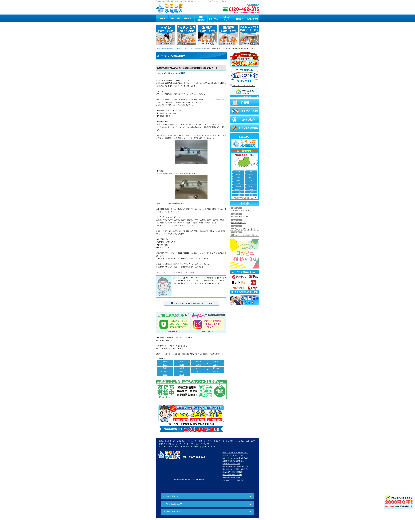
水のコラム (213, 18)
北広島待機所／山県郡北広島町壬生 (235, 469)
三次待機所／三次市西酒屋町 (233, 480)
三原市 (215, 361)
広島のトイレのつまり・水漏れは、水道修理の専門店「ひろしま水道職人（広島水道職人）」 (190, 354)
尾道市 (165, 365)
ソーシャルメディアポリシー (201, 444)
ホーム (162, 18)
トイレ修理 (163, 447)
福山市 (182, 365)
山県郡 (215, 371)
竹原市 (198, 361)
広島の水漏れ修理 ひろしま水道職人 (172, 441)
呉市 (182, 361)
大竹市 (182, 368)
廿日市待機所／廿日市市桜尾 (233, 461)
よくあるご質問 (228, 441)
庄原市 (165, 368)
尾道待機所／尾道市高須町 (232, 475)
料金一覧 (187, 18)
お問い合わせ (252, 18)
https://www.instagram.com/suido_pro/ (170, 348)
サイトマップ (184, 444)
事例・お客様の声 (200, 18)
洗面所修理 (195, 447)
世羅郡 (165, 375)
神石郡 (182, 375)
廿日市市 (215, 368)
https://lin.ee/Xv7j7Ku (164, 340)
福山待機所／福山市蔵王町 (232, 472)
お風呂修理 (185, 447)
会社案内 (239, 18)
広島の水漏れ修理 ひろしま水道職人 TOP (172, 49)
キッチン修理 (173, 447)
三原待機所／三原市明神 (231, 477)
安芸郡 (198, 371)
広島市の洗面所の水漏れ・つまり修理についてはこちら (193, 303)
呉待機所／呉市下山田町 (231, 464)
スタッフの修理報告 (196, 49)
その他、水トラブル (208, 447)
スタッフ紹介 (250, 441)
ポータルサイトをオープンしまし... (244, 210)
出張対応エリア (226, 18)
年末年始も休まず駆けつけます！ (243, 229)
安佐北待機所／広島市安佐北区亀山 (235, 458)
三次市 (215, 365)
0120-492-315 (197, 456)
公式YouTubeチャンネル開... (241, 217)
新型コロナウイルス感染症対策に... (244, 235)
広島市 (165, 361)
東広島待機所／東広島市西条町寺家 (235, 466)
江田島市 (182, 371)
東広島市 (199, 368)
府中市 (198, 365)
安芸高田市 (165, 371)
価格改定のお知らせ (238, 223)
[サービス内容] (171, 18)
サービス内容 (174, 18)
